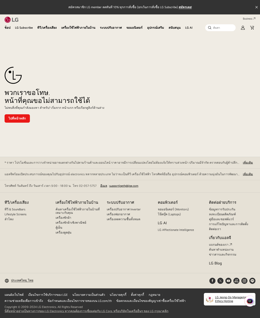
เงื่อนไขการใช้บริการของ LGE (48, 295)
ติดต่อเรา (215, 229)
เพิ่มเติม (248, 162)
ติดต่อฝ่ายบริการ (222, 202)
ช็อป (7, 27)
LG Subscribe (24, 27)
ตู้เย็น (59, 227)
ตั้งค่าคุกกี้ (137, 295)
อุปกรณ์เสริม (155, 27)
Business (247, 18)
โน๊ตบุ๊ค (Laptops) (169, 214)
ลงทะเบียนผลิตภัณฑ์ (222, 214)
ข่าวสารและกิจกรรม (222, 254)
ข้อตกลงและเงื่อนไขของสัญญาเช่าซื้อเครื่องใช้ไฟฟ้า (151, 301)
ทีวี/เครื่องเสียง (47, 27)
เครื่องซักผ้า (63, 217)
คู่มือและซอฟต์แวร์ (221, 219)
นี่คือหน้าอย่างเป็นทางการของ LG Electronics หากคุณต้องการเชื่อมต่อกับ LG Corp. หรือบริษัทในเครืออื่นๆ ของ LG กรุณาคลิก (86, 311)
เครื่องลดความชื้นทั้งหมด (123, 219)
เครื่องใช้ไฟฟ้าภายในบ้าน (78, 27)
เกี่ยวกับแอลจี (220, 237)
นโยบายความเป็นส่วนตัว (88, 295)
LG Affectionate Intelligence (176, 230)
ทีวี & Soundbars (15, 209)
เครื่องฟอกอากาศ (118, 214)
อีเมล (103, 186)
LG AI (189, 27)
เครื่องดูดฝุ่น (63, 232)
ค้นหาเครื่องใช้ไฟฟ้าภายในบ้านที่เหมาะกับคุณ (78, 211)
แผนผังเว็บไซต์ (14, 295)
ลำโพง (9, 219)
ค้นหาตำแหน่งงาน (221, 249)
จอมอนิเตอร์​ (134, 27)
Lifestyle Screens (15, 214)
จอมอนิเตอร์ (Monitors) (173, 209)
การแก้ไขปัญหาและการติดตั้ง (228, 224)
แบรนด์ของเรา (218, 244)
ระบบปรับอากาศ (111, 27)
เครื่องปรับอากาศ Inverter (124, 209)
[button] (220, 27)
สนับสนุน (175, 27)
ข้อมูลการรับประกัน (222, 209)
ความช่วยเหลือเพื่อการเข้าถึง (24, 301)
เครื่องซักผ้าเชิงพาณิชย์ (71, 222)
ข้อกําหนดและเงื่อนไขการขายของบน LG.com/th (80, 301)
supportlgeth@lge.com (123, 186)
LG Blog (215, 263)
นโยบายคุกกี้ (118, 295)
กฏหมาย (154, 295)
